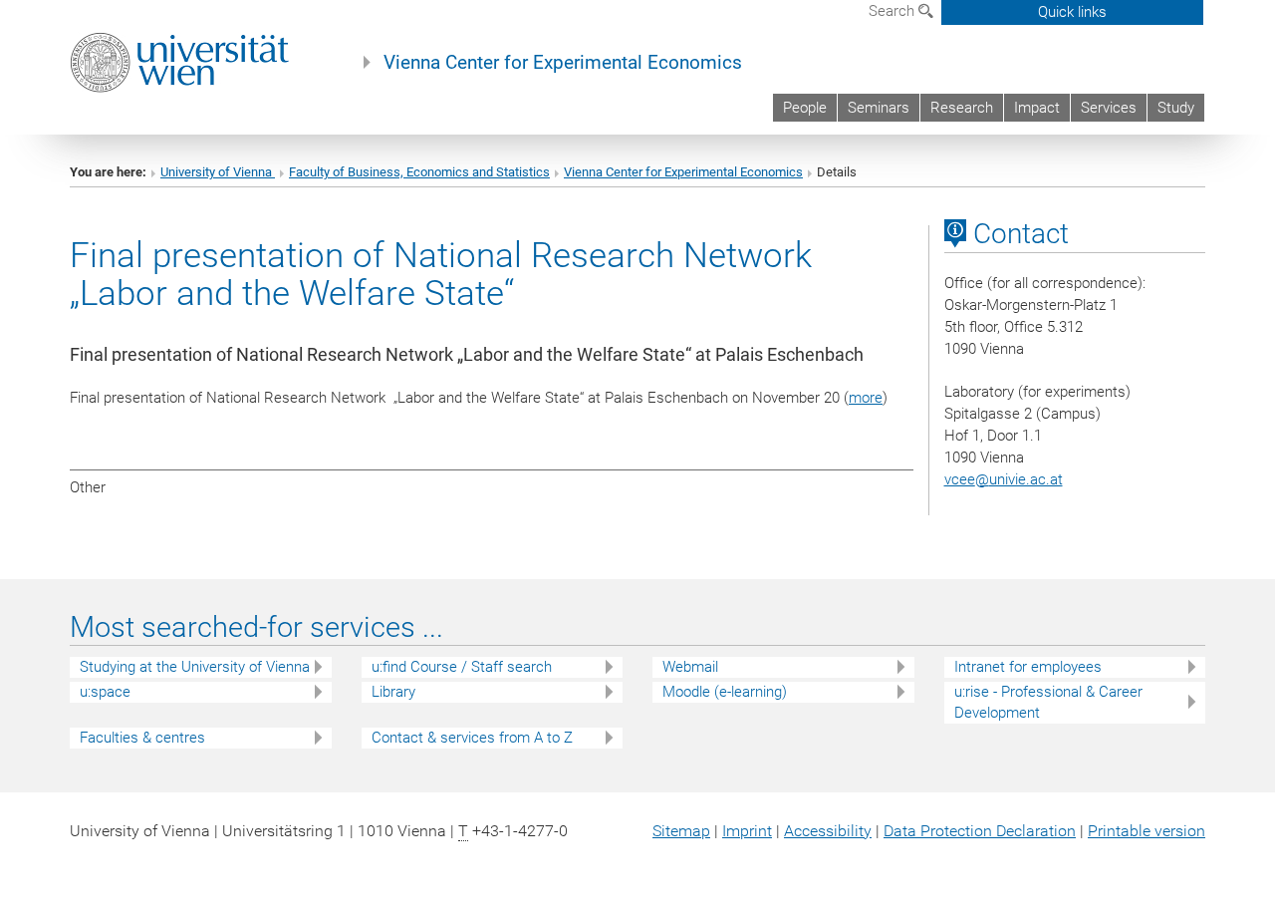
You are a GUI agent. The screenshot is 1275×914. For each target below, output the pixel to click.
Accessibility (828, 830)
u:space (105, 692)
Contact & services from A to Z (472, 738)
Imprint (747, 830)
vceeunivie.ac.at (1003, 479)
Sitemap (681, 830)
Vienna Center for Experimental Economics (562, 63)
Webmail (690, 667)
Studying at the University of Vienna (195, 667)
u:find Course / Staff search (462, 667)
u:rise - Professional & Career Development (1048, 702)
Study (1175, 108)
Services (1109, 108)
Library (393, 692)
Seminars (878, 108)
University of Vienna (217, 171)
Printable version (1146, 830)
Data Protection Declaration (980, 830)
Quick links (1072, 12)
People (805, 108)
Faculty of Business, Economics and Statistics (419, 171)
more (866, 398)
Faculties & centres (142, 738)
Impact (1037, 108)
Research (961, 108)
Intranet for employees (1028, 667)
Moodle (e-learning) (724, 692)
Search (893, 11)
